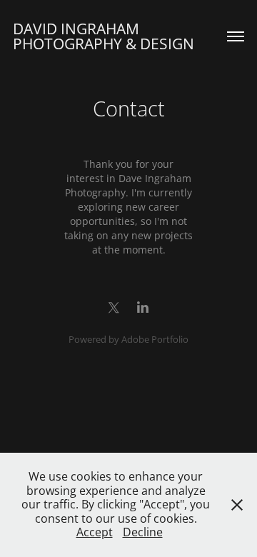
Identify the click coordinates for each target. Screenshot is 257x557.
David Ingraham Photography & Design (103, 36)
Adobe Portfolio (154, 339)
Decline (143, 532)
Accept (94, 532)
